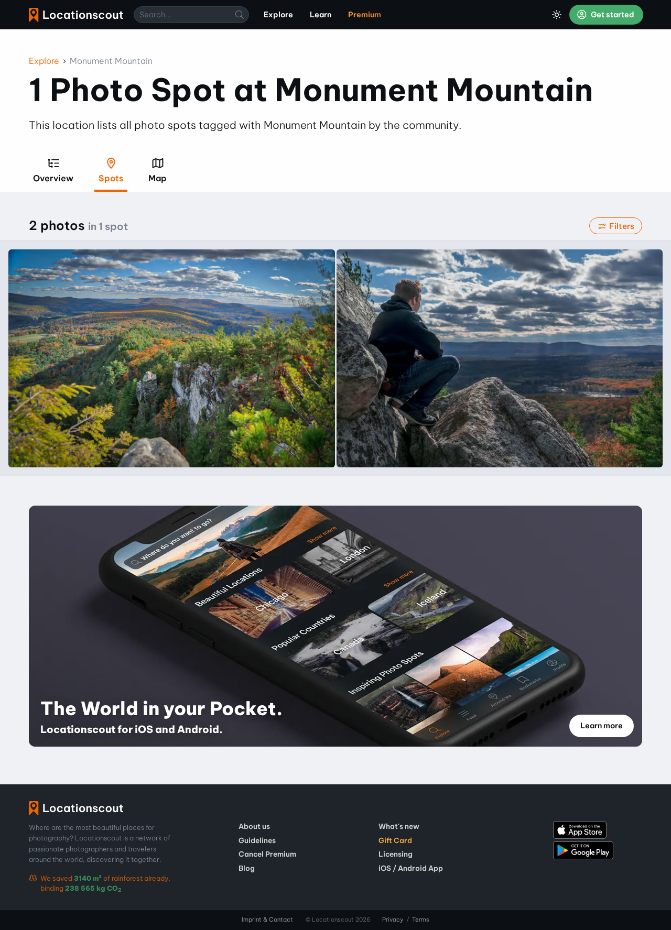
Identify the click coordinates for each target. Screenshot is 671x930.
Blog (247, 868)
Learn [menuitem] (320, 14)
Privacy (392, 919)
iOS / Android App (410, 868)
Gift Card (395, 840)
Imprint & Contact (267, 919)
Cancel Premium (267, 854)
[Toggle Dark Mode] (556, 15)
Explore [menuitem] (278, 14)
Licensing (395, 854)
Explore (44, 61)
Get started (611, 14)
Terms (420, 919)
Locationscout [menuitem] (76, 15)
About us (254, 826)
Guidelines (257, 840)
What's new (398, 826)
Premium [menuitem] (364, 14)
